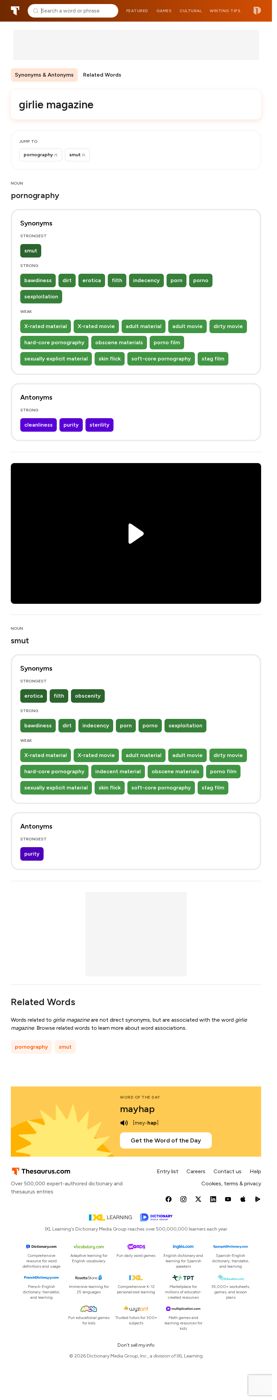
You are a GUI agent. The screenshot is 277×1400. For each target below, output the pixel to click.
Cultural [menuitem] (191, 10)
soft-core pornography (161, 358)
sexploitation (41, 296)
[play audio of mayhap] (124, 1123)
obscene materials (119, 342)
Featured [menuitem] (137, 10)
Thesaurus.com (15, 11)
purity (71, 425)
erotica (91, 280)
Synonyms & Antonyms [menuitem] (44, 75)
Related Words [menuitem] (102, 75)
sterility (99, 425)
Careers (195, 1171)
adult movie (187, 326)
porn (176, 280)
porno (200, 280)
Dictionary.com (257, 11)
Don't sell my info (136, 1345)
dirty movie (228, 326)
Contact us (227, 1171)
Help (255, 1171)
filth (117, 280)
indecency (146, 280)
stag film (213, 358)
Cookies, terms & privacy (231, 1183)
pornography (31, 1047)
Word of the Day (140, 1097)
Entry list (167, 1171)
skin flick (110, 358)
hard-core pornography (54, 342)
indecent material (118, 771)
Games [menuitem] (164, 10)
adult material (143, 326)
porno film (167, 342)
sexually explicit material (56, 358)
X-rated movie (96, 326)
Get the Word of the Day (166, 1140)
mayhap (137, 1108)
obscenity (88, 696)
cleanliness (38, 425)
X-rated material (45, 326)
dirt (67, 280)
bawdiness (38, 280)
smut (30, 250)
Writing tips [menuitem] (225, 10)
